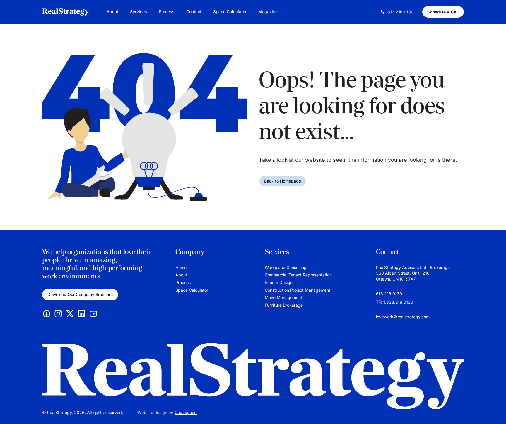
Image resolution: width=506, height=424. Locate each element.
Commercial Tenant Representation (298, 274)
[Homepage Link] (253, 376)
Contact (193, 11)
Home (181, 267)
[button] (495, 410)
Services (138, 11)
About (112, 11)
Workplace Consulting (286, 267)
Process (167, 11)
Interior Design (279, 282)
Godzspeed (186, 412)
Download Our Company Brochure (80, 294)
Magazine (268, 11)
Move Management (283, 297)
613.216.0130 (389, 293)
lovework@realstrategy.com (403, 316)
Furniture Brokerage (284, 305)
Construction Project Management (297, 290)
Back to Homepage (282, 180)
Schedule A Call (443, 11)
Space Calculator (230, 11)
